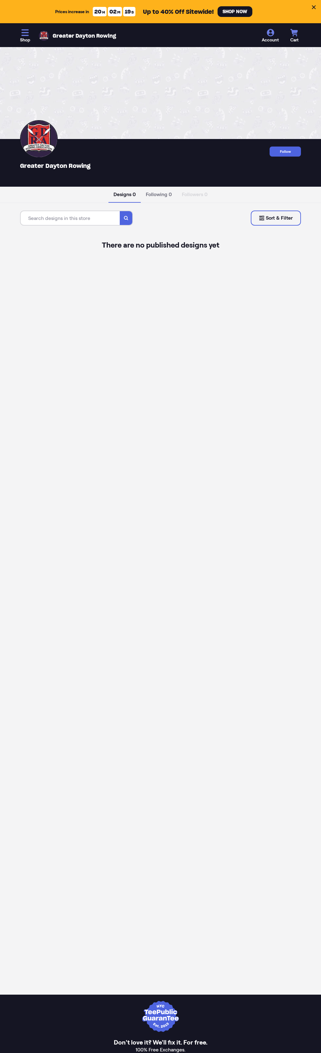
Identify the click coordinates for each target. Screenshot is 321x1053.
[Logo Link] (44, 36)
